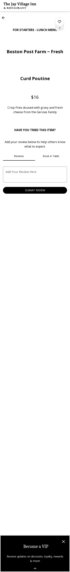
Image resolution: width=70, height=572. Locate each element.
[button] (4, 17)
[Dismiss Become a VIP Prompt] (63, 541)
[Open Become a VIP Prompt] (35, 568)
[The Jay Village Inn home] (20, 5)
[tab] (19, 156)
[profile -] (55, 5)
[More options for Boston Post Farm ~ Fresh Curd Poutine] (59, 21)
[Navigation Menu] (65, 5)
